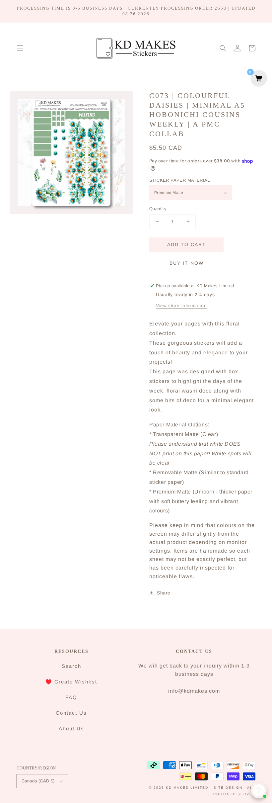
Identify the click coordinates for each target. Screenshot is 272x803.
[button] (20, 48)
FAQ (71, 697)
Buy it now (187, 263)
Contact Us (71, 713)
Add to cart (186, 244)
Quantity (158, 208)
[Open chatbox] (259, 790)
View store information (181, 305)
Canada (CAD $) (38, 780)
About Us (71, 728)
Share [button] (163, 592)
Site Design (228, 787)
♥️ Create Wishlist (71, 681)
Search (71, 666)
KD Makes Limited (187, 787)
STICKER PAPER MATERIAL (179, 180)
